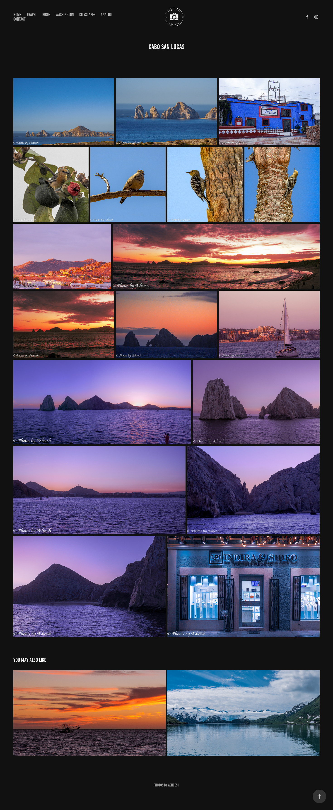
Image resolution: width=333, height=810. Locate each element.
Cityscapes (87, 14)
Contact (19, 19)
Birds (46, 14)
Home (17, 14)
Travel (32, 14)
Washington (65, 14)
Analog (106, 14)
